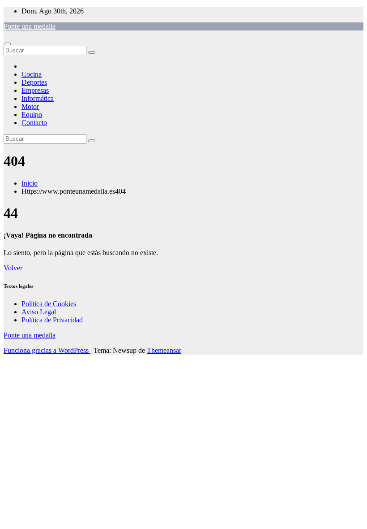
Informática (37, 98)
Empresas (35, 90)
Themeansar (164, 350)
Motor (30, 106)
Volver (13, 268)
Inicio (29, 183)
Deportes (34, 82)
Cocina (31, 74)
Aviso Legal (38, 312)
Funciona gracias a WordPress (47, 350)
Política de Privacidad (52, 320)
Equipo (31, 114)
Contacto (34, 122)
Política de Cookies (48, 304)
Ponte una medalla (29, 26)
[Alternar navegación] (7, 44)
